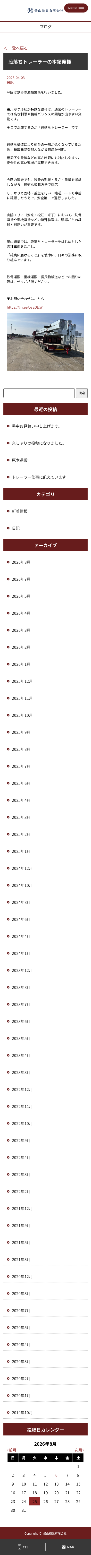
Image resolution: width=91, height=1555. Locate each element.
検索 (82, 393)
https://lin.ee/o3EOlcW (24, 307)
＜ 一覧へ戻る (15, 48)
